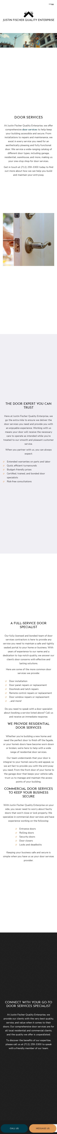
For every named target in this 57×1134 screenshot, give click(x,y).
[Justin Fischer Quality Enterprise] (29, 14)
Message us (43, 1128)
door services (29, 129)
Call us (14, 1128)
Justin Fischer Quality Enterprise (28, 20)
